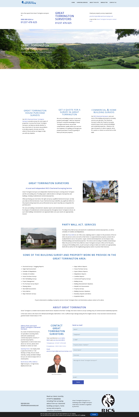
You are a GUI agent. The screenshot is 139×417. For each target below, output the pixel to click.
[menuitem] (73, 2)
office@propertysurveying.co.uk (29, 405)
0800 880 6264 (26, 19)
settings (83, 415)
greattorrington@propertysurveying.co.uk (101, 16)
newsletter (57, 399)
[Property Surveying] (29, 2)
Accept (94, 414)
